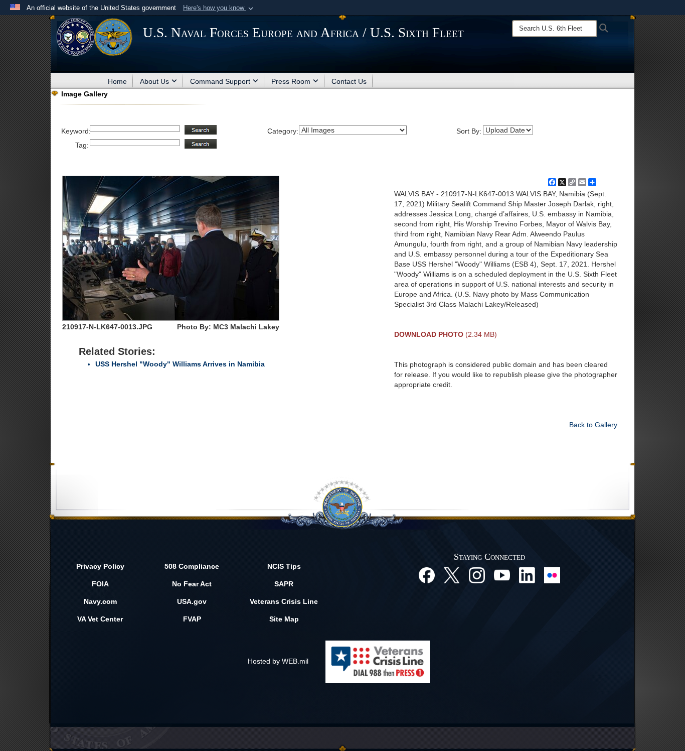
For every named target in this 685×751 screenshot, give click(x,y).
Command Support (220, 81)
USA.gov (192, 601)
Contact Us (349, 81)
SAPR (283, 584)
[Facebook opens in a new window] (427, 575)
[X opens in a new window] (452, 575)
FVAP (192, 619)
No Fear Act (192, 584)
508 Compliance (191, 566)
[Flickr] (552, 575)
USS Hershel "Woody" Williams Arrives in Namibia (180, 364)
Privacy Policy (100, 566)
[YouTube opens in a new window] (502, 575)
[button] (219, 8)
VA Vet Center (100, 619)
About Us (154, 81)
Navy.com (100, 601)
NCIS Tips (284, 566)
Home (117, 81)
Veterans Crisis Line (284, 601)
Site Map (284, 619)
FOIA (100, 584)
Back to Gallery (593, 425)
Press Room (290, 81)
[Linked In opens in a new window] (527, 575)
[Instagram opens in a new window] (477, 575)
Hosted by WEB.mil (278, 661)
